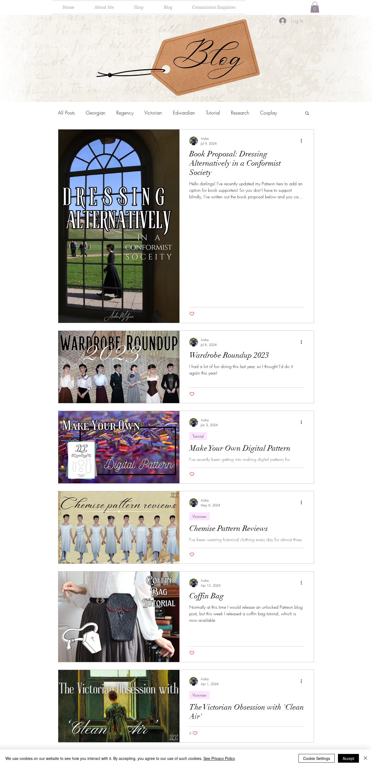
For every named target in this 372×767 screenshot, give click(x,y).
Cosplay (268, 112)
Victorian (153, 112)
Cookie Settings (316, 758)
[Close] (365, 758)
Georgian (95, 112)
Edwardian (184, 112)
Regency (124, 112)
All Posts (66, 112)
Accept (348, 758)
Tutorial (213, 112)
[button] (314, 7)
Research (240, 112)
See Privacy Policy (219, 758)
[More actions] (303, 141)
